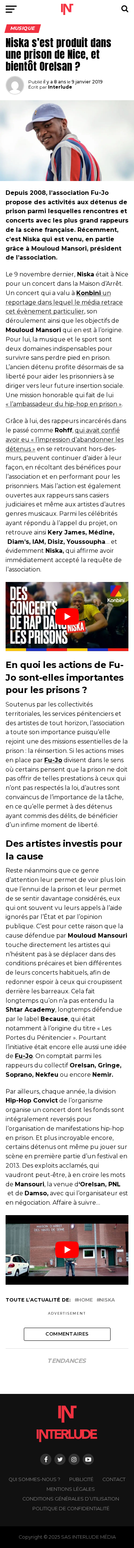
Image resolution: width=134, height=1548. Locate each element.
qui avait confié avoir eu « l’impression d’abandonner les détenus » (65, 440)
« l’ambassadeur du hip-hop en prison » (64, 404)
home (85, 1300)
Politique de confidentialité (70, 1508)
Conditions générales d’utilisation (70, 1499)
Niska (107, 1300)
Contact (113, 1479)
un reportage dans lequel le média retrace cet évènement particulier (64, 302)
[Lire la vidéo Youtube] (67, 617)
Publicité (81, 1479)
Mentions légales (71, 1489)
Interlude (60, 87)
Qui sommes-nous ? (34, 1479)
